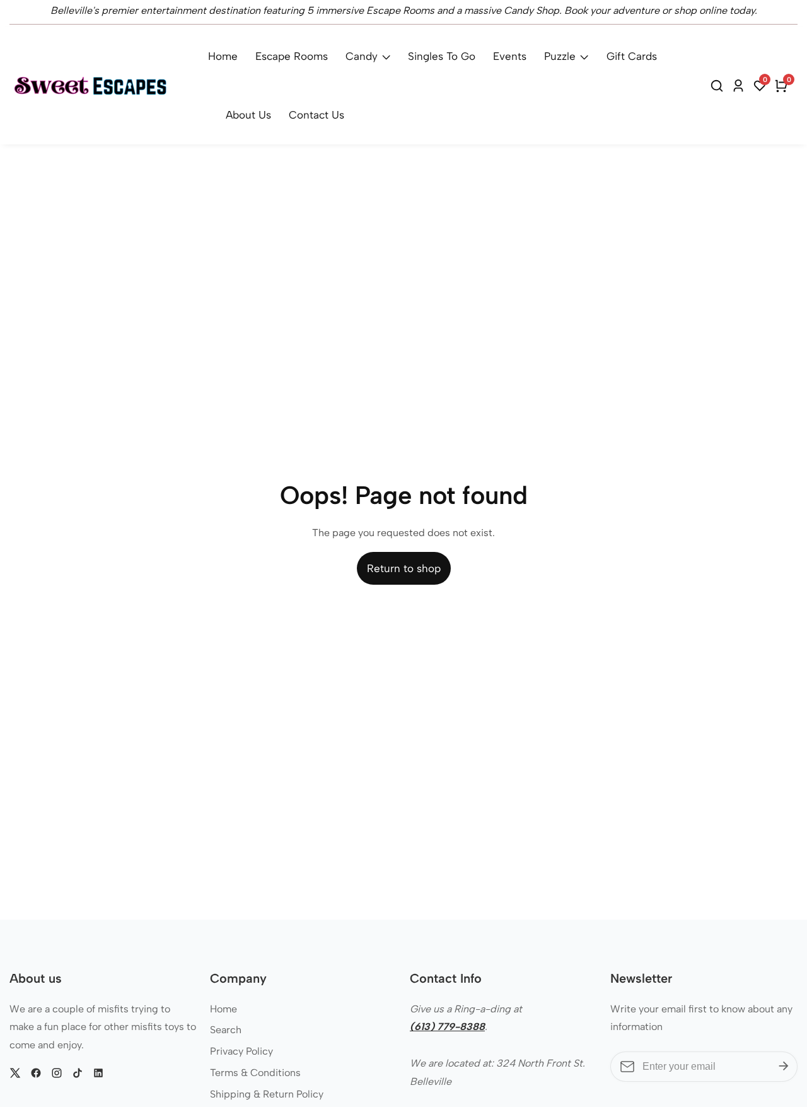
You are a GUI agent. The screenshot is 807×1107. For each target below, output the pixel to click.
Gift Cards (632, 56)
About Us (248, 114)
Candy (361, 56)
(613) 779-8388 (447, 1027)
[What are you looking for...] (719, 86)
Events (509, 56)
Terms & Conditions (255, 1073)
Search (225, 1030)
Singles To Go (441, 56)
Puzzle (560, 56)
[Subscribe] (783, 1066)
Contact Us (316, 114)
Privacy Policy (241, 1051)
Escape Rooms (291, 56)
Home (223, 56)
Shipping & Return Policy (266, 1094)
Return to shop (404, 568)
